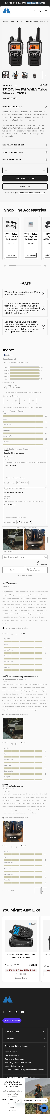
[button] (7, 400)
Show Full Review (10, 465)
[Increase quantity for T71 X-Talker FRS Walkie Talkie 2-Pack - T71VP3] (43, 170)
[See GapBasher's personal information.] (14, 789)
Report (23, 633)
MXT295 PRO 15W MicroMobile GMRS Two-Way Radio (21, 956)
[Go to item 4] (34, 75)
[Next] (45, 265)
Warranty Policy (12, 1055)
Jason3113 (6, 586)
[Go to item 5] (44, 75)
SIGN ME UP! (12, 1107)
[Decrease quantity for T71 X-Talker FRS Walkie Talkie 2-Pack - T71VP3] (6, 170)
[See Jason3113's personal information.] (13, 587)
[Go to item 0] (6, 75)
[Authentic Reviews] (8, 355)
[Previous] (4, 265)
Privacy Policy (11, 1052)
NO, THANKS (12, 1110)
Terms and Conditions (14, 1059)
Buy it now (25, 186)
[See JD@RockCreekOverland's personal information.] (25, 679)
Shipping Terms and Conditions (19, 1063)
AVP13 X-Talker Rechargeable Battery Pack (31, 236)
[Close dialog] (48, 1080)
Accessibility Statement (15, 1066)
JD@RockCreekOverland (12, 679)
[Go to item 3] (25, 75)
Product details (21, 978)
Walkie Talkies (8, 21)
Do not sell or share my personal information (25, 1070)
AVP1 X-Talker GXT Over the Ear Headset (11, 236)
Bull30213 (8, 496)
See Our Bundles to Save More (32, 193)
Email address (7, 1099)
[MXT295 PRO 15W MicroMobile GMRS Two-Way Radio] (21, 936)
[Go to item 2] (15, 75)
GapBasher (8, 457)
